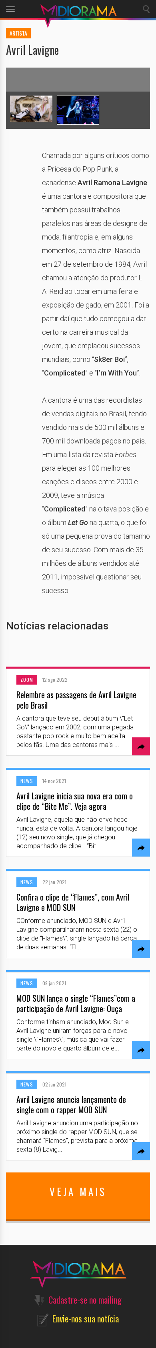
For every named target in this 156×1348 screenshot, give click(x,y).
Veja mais (78, 1191)
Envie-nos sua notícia (85, 1318)
